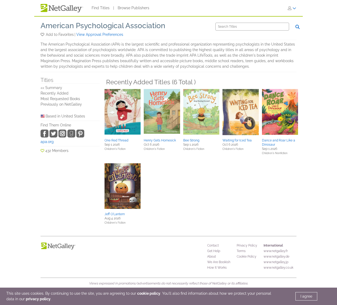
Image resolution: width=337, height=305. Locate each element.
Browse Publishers (133, 8)
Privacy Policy (247, 245)
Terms (241, 251)
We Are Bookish (218, 262)
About (211, 256)
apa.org (47, 142)
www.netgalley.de (276, 256)
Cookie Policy (246, 256)
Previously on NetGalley (61, 104)
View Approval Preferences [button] (99, 34)
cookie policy (148, 293)
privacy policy (38, 299)
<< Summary (51, 88)
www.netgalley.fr (276, 251)
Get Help (213, 251)
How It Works (217, 267)
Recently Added (54, 93)
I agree (306, 296)
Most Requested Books (60, 99)
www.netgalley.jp (276, 262)
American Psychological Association (103, 25)
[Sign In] (292, 8)
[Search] (297, 27)
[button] (43, 34)
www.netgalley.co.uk (278, 267)
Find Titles (101, 8)
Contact (213, 245)
